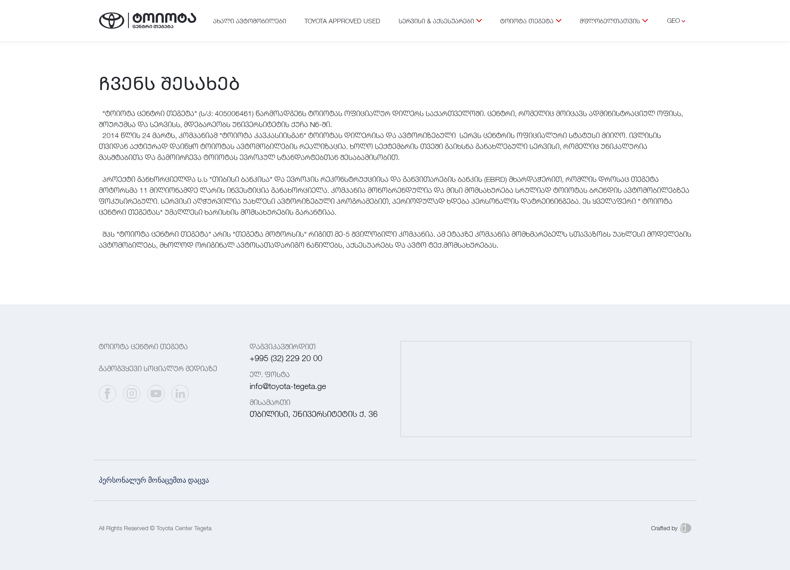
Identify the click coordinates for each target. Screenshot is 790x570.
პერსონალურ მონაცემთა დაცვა (154, 480)
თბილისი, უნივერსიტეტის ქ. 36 (314, 414)
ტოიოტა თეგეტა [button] (527, 21)
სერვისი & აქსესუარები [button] (436, 21)
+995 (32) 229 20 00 (286, 358)
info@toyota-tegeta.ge (288, 386)
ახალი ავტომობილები (249, 21)
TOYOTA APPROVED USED (342, 21)
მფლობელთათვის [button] (610, 21)
